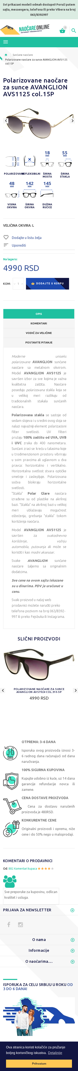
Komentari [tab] (39, 323)
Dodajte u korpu (49, 283)
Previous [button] (5, 120)
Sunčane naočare (23, 55)
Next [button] (72, 120)
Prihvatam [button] (39, 1063)
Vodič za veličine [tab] (39, 332)
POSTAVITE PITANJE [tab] (38, 342)
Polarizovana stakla (28, 415)
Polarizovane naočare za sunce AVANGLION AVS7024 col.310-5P (39, 690)
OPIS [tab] (39, 313)
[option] (39, 123)
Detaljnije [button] (55, 1053)
